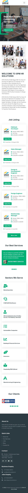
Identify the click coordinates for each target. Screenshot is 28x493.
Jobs (4, 441)
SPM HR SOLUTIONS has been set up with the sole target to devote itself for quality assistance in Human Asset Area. (14, 426)
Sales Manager (16, 149)
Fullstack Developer (14, 128)
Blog (4, 443)
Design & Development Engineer (15, 171)
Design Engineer (16, 193)
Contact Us (6, 445)
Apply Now (7, 139)
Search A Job (8, 30)
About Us (5, 436)
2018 (5, 487)
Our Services (6, 439)
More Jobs (14, 235)
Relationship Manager (15, 214)
